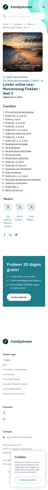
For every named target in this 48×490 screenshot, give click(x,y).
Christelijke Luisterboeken (15, 369)
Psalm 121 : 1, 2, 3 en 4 (15, 176)
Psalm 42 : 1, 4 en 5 (13, 161)
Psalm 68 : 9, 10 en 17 (14, 165)
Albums (30, 24)
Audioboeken (9, 374)
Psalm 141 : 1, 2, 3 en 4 (15, 140)
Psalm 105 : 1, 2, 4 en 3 (15, 129)
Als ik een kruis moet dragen (16, 151)
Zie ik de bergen (11, 147)
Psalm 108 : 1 (10, 186)
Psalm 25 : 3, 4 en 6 (13, 137)
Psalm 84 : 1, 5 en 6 (13, 126)
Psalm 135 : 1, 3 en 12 (15, 115)
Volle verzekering (11, 172)
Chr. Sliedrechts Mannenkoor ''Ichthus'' (21, 80)
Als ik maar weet (11, 154)
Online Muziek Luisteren (14, 393)
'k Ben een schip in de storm (17, 133)
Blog (5, 364)
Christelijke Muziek (11, 379)
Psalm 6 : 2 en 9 (11, 119)
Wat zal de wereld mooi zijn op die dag (21, 179)
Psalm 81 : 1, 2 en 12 (14, 122)
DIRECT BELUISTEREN (17, 77)
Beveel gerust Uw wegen (15, 144)
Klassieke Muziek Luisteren (15, 384)
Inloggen (7, 360)
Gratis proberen (19, 297)
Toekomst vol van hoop (14, 183)
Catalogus (17, 24)
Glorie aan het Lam (12, 190)
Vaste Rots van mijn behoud (16, 169)
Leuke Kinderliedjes (12, 388)
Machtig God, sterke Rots (15, 158)
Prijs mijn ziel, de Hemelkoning (18, 112)
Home (5, 24)
